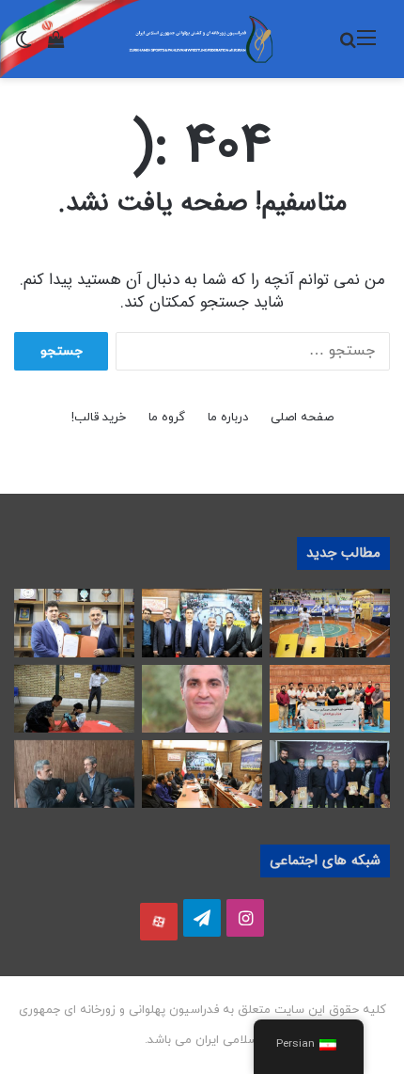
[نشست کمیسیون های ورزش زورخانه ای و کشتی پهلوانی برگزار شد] (202, 774)
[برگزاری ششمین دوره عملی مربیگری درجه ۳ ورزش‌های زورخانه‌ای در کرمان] (330, 699)
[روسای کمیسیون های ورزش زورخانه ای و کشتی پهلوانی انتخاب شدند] (330, 774)
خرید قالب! (98, 417)
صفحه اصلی (302, 417)
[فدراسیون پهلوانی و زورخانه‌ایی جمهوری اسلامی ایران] (202, 39)
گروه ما (166, 417)
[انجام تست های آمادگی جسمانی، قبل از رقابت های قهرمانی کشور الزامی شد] (74, 699)
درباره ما (228, 417)
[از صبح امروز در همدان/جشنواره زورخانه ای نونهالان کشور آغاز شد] (330, 622)
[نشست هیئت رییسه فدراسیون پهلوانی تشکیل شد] (202, 622)
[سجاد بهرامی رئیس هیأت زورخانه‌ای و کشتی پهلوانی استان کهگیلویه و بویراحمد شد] (202, 699)
